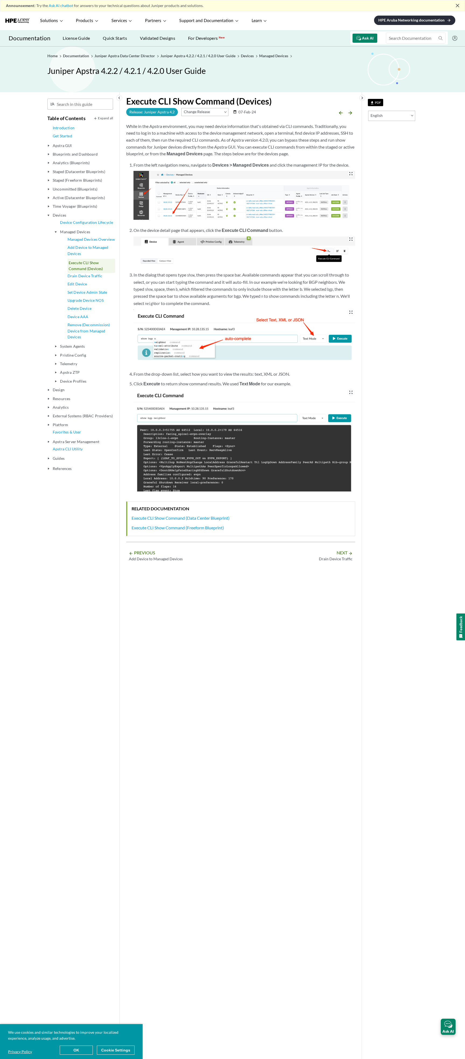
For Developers (206, 38)
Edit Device (77, 284)
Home (52, 55)
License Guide (76, 38)
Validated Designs (157, 38)
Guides (59, 458)
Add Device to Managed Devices (88, 250)
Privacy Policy (20, 1052)
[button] (448, 1027)
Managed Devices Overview (91, 239)
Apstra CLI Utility (68, 449)
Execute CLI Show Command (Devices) (86, 265)
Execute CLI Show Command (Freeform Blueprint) (178, 527)
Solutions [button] (49, 21)
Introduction (64, 127)
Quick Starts (115, 38)
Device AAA (78, 316)
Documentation (29, 38)
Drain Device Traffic (85, 276)
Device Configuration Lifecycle (86, 222)
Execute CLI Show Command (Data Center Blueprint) (181, 517)
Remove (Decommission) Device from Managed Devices (89, 330)
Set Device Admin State (87, 292)
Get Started (62, 136)
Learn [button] (257, 21)
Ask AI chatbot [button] (61, 5)
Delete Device (79, 308)
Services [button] (119, 21)
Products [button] (84, 21)
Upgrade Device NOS (86, 300)
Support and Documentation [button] (206, 21)
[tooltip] (375, 102)
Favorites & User (67, 432)
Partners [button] (153, 21)
